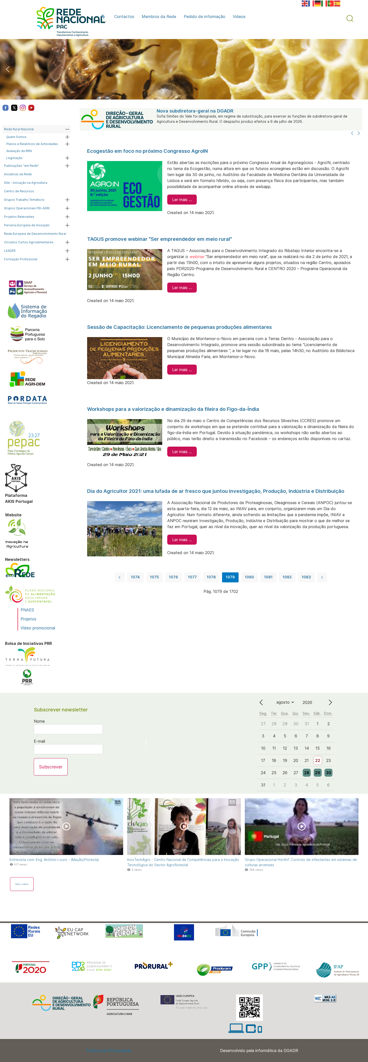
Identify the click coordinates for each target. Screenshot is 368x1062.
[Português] (331, 3)
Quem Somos (16, 137)
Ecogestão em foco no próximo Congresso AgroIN (147, 151)
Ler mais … (182, 199)
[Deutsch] (318, 3)
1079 (230, 577)
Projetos (28, 618)
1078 (211, 577)
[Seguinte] (359, 133)
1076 (173, 577)
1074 (135, 577)
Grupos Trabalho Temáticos (24, 200)
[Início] (103, 17)
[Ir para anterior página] (120, 577)
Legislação (14, 158)
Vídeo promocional (38, 627)
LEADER (10, 251)
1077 (192, 577)
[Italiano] (324, 3)
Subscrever (50, 766)
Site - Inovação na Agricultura (25, 183)
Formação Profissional (20, 259)
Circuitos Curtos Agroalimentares (29, 242)
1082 (287, 577)
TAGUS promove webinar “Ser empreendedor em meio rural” (159, 239)
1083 (306, 577)
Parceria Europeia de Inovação (27, 225)
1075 (154, 577)
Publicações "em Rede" (21, 166)
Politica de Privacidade (109, 1050)
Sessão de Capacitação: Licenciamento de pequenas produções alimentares (179, 327)
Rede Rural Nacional (19, 129)
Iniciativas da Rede (18, 174)
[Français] (311, 3)
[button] (350, 19)
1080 (249, 577)
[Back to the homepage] (68, 23)
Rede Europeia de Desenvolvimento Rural (35, 234)
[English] (305, 3)
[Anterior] (352, 133)
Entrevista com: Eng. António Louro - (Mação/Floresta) (54, 859)
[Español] (337, 3)
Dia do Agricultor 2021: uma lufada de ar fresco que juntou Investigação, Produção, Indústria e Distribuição (215, 491)
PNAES (27, 609)
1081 (268, 577)
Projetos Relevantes (19, 217)
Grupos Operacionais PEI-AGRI (27, 208)
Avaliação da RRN (19, 151)
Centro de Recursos (19, 191)
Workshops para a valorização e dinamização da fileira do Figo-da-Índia (173, 409)
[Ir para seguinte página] (322, 577)
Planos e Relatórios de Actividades (32, 144)
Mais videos (21, 884)
